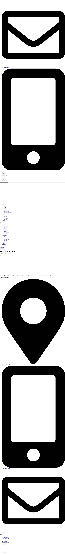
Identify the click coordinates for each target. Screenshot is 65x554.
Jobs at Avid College (6, 218)
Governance (5, 206)
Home (2, 204)
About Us (3, 225)
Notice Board (4, 178)
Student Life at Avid (6, 211)
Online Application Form (5, 538)
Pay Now (5, 213)
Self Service (3, 173)
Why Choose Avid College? (7, 212)
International (5, 216)
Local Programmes (4, 536)
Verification (3, 220)
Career (3, 217)
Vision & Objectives (6, 205)
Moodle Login (4, 179)
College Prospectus (4, 544)
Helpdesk (3, 172)
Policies (5, 229)
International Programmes (5, 537)
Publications (5, 208)
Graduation (5, 210)
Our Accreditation (6, 233)
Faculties (5, 207)
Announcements (6, 209)
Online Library (4, 237)
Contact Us (3, 241)
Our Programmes (4, 214)
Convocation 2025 (4, 175)
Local (4, 215)
